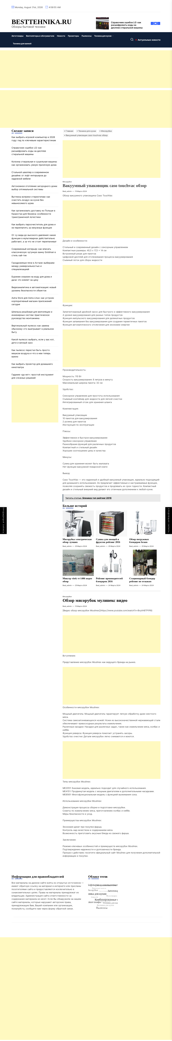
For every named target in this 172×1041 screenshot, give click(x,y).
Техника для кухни (103, 36)
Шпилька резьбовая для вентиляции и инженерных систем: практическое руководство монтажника (32, 314)
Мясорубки (67, 182)
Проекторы (73, 36)
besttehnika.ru (42, 21)
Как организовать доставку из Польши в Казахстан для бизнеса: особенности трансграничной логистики (33, 213)
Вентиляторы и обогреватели (40, 36)
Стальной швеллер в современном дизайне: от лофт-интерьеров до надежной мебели (30, 175)
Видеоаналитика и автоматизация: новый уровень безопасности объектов (34, 289)
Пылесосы (87, 36)
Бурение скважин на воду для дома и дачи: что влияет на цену (32, 278)
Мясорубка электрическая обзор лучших (77, 541)
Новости (61, 36)
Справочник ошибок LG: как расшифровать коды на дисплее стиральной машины (29, 150)
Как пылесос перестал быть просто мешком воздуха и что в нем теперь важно (31, 353)
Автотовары (17, 36)
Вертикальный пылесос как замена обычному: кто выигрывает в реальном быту (33, 328)
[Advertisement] (80, 69)
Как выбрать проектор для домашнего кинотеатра (32, 365)
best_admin (67, 191)
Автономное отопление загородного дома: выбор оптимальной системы (34, 188)
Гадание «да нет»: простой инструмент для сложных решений (33, 376)
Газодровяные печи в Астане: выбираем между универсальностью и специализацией (33, 265)
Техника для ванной (22, 43)
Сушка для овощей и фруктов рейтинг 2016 (108, 541)
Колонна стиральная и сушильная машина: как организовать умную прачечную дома (34, 163)
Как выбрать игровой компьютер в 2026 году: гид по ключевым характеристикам (34, 139)
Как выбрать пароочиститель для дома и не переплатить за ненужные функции (34, 226)
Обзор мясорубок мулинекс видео (95, 600)
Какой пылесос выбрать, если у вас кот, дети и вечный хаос (33, 341)
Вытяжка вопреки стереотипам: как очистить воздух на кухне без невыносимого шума (31, 199)
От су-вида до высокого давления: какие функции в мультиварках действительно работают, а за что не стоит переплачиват (34, 238)
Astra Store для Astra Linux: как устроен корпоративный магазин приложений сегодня (33, 301)
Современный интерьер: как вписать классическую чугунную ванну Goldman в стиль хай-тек (34, 252)
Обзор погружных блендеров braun (139, 541)
